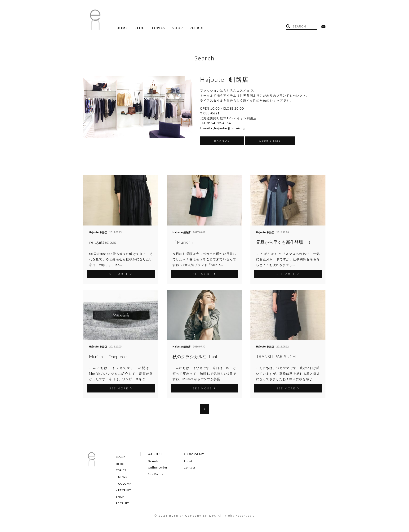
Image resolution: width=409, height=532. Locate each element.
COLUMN (125, 483)
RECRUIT (198, 28)
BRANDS (222, 140)
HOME (122, 28)
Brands (153, 461)
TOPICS (158, 28)
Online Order (158, 467)
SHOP (177, 28)
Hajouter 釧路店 (98, 232)
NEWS (122, 477)
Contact (189, 467)
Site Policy (155, 474)
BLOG (139, 28)
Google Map (270, 140)
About (188, 461)
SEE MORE (119, 273)
